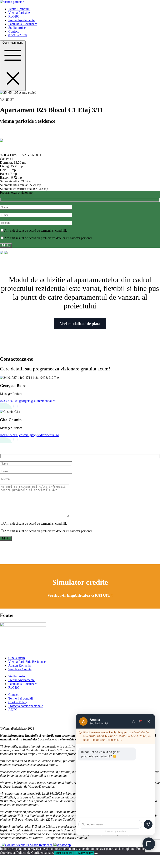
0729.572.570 (17, 35)
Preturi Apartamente (21, 20)
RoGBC (13, 16)
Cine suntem (16, 658)
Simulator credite (80, 582)
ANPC (13, 709)
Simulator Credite (19, 669)
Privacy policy (84, 852)
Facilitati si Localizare (22, 24)
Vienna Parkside (19, 12)
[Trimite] (148, 824)
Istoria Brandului (19, 9)
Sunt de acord (63, 852)
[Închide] (149, 721)
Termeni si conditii (20, 698)
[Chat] (148, 843)
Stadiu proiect (17, 27)
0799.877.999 (9, 435)
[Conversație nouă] (133, 721)
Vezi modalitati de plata (80, 323)
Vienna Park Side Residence (27, 661)
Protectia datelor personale (25, 706)
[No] (96, 853)
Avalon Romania (19, 665)
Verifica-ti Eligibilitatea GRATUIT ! (80, 595)
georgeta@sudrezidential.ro (37, 401)
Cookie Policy (17, 702)
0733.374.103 (9, 401)
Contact (13, 31)
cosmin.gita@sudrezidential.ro (39, 435)
